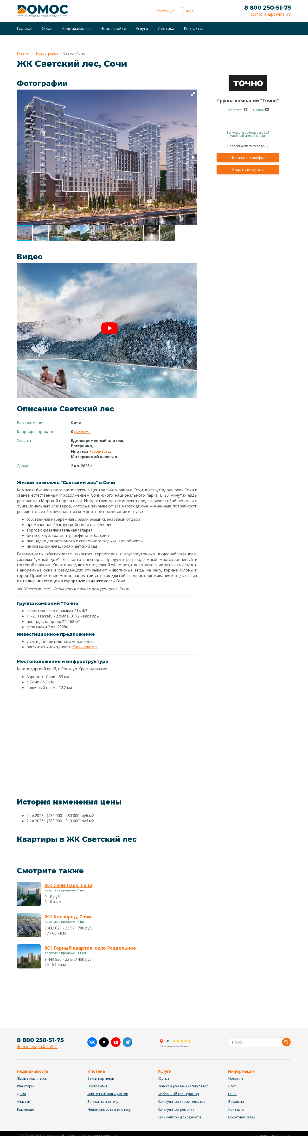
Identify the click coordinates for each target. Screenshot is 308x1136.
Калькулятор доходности (179, 1117)
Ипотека (166, 28)
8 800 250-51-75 (267, 7)
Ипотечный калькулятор (107, 1093)
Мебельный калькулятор (178, 1093)
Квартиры (25, 1086)
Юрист (163, 1078)
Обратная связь (241, 1117)
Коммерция (26, 1109)
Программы (97, 1086)
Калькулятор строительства (181, 1101)
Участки (23, 1101)
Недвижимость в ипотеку (109, 1109)
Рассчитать (100, 451)
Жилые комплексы (32, 1078)
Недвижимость (76, 28)
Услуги (142, 28)
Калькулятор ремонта (176, 1109)
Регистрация (164, 11)
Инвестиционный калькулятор (183, 1086)
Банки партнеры (101, 1078)
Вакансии (236, 1101)
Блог (232, 1086)
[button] (193, 94)
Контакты (193, 28)
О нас (47, 28)
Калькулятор (84, 646)
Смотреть (82, 432)
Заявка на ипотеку (102, 1101)
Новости (235, 1078)
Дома (21, 1093)
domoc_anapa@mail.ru (270, 14)
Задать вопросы (247, 169)
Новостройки (113, 28)
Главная (24, 28)
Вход (189, 11)
